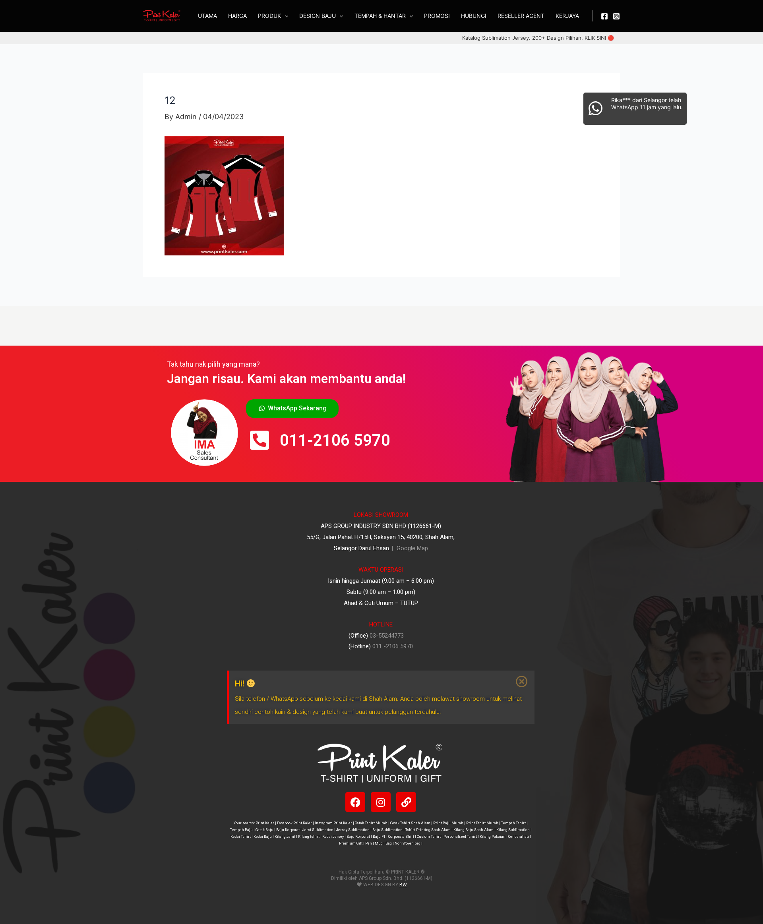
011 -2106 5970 (392, 646)
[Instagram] (616, 16)
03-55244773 (387, 635)
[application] (284, 16)
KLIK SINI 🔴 (599, 38)
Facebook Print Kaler (294, 823)
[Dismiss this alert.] (522, 682)
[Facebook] (604, 16)
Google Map (411, 548)
